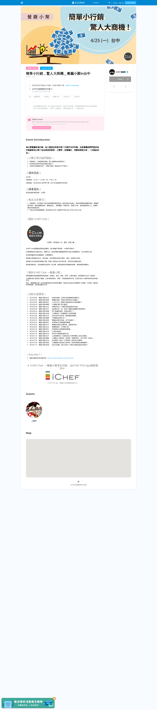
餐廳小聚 (56, 96)
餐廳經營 (37, 96)
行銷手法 (77, 96)
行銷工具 (67, 96)
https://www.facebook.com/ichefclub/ (60, 358)
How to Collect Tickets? (42, 128)
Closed (120, 79)
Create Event (130, 3)
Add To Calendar (72, 85)
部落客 (46, 96)
